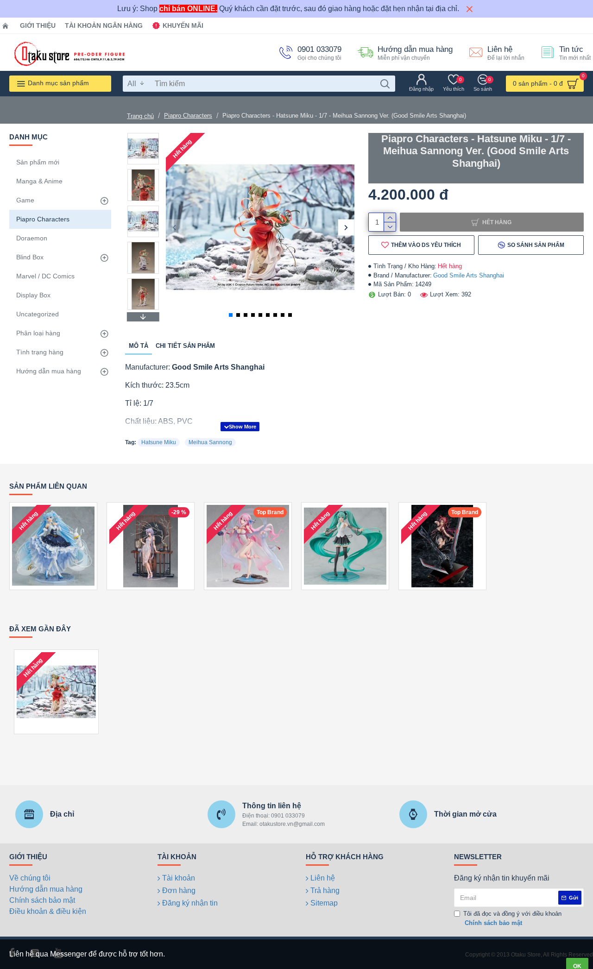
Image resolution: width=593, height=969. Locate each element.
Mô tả (138, 345)
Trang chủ (140, 116)
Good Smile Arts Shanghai (468, 275)
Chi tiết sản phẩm (185, 345)
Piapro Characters (188, 115)
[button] (174, 227)
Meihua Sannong (210, 442)
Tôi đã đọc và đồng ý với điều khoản (512, 918)
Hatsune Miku (158, 442)
